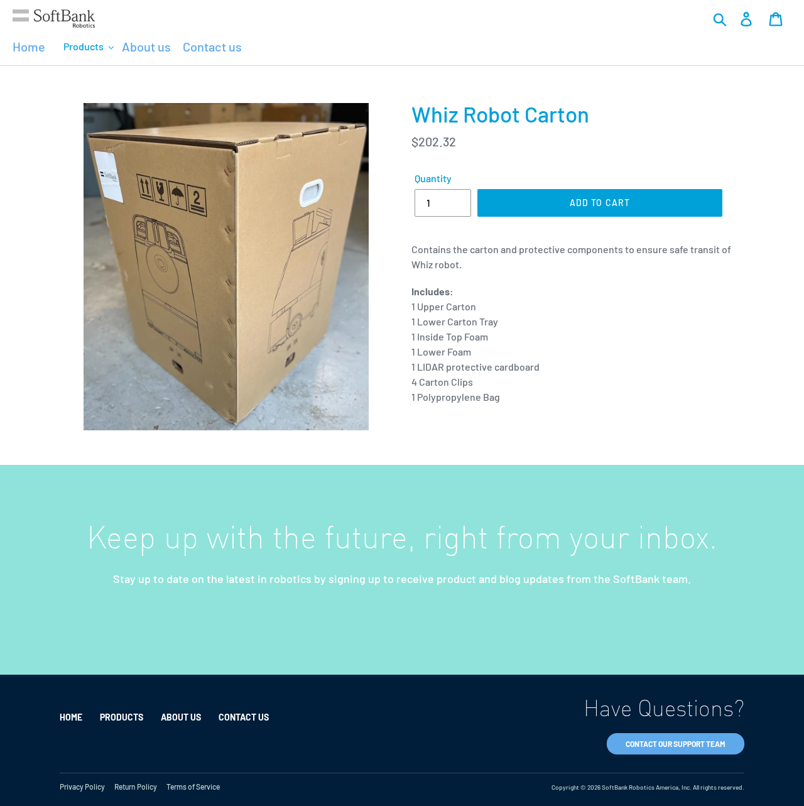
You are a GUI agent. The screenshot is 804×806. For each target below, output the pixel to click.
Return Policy (135, 786)
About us (182, 717)
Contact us (244, 717)
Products (121, 717)
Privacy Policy (82, 786)
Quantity (433, 178)
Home (71, 717)
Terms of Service (193, 786)
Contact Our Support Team (675, 743)
